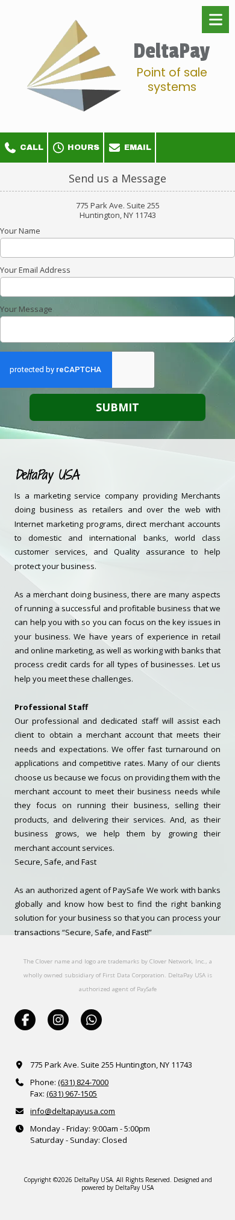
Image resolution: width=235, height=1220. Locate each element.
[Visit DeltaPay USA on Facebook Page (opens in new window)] (25, 1019)
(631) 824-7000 (83, 1082)
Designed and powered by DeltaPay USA (146, 1183)
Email (136, 147)
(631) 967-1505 (71, 1093)
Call (30, 147)
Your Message (26, 309)
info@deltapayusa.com (72, 1111)
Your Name (20, 230)
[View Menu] (215, 19)
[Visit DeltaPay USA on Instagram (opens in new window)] (58, 1019)
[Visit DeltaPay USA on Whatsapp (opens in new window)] (91, 1019)
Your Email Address (35, 270)
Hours (82, 147)
